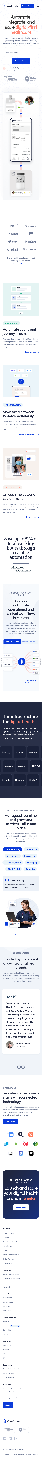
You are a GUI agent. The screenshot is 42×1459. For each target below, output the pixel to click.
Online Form (7, 1250)
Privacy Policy (19, 1449)
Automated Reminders (11, 1255)
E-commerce (7, 1263)
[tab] (12, 641)
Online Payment (8, 1259)
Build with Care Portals (11, 1369)
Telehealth (6, 1237)
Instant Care (7, 1246)
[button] (37, 5)
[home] (12, 5)
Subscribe (8, 1405)
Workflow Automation (11, 1242)
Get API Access (8, 1373)
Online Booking (8, 1233)
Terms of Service (8, 1449)
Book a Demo (27, 6)
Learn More (10, 1121)
